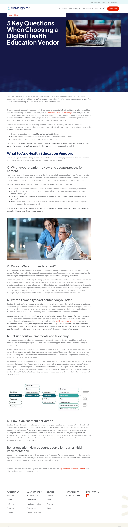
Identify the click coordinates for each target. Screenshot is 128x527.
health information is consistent (67, 321)
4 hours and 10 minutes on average (59, 113)
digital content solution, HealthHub (72, 469)
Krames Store (95, 2)
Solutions (61, 8)
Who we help (73, 8)
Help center (115, 2)
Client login (106, 2)
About (97, 8)
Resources (87, 8)
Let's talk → (114, 8)
